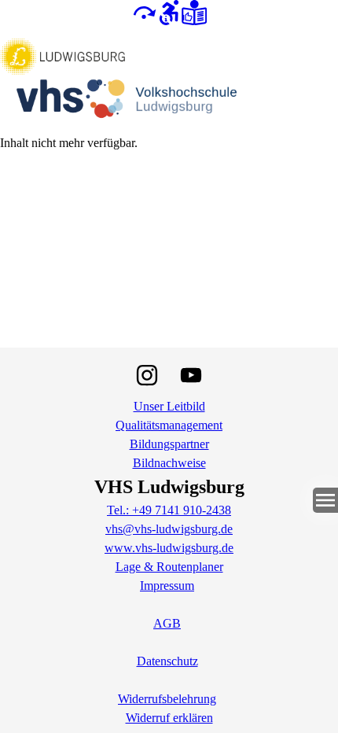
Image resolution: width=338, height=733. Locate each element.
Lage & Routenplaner (169, 566)
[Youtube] (191, 375)
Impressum (167, 585)
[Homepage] (169, 79)
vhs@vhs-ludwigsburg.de (169, 529)
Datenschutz (167, 661)
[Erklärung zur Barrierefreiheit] (169, 11)
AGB (167, 623)
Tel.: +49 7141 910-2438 (169, 510)
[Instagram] (147, 375)
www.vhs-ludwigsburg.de (169, 547)
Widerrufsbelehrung (167, 698)
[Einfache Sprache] (194, 11)
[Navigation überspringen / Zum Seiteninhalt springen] (143, 11)
